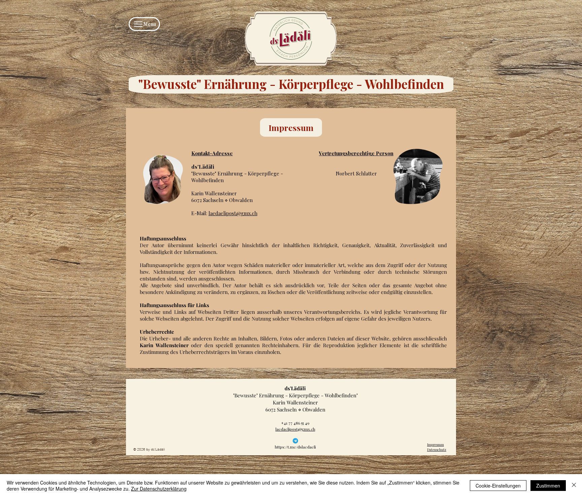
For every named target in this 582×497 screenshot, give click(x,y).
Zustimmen (548, 485)
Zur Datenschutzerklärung (159, 488)
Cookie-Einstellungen (498, 485)
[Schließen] (574, 485)
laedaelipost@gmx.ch (232, 213)
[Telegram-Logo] (295, 440)
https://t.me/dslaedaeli (295, 447)
